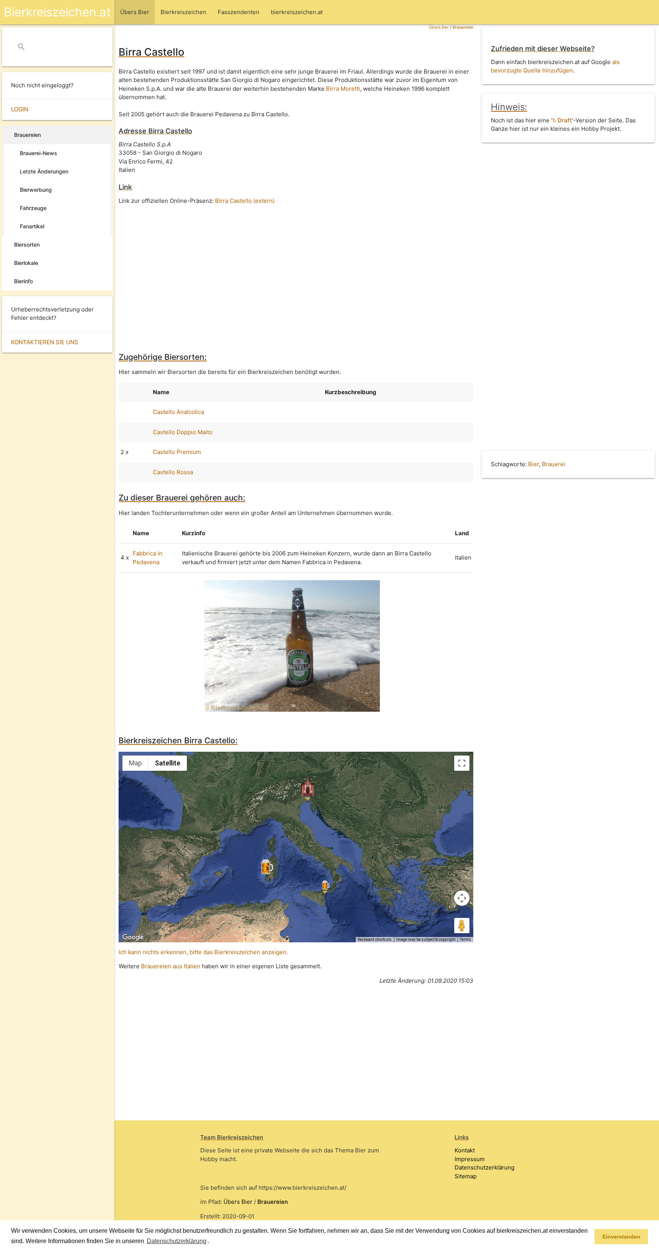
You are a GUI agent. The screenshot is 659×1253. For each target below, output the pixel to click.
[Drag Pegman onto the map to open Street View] (461, 925)
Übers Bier (439, 27)
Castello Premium (177, 452)
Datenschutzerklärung (484, 1167)
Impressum (470, 1159)
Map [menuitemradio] (135, 763)
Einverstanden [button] (621, 1237)
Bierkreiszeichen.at (57, 12)
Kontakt (465, 1150)
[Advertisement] (296, 273)
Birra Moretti (343, 88)
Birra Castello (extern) (245, 200)
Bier (533, 464)
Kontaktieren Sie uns (44, 342)
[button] (212, 1241)
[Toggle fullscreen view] (461, 763)
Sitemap (466, 1176)
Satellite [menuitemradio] (167, 763)
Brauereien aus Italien (170, 966)
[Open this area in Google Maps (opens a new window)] (133, 937)
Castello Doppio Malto (182, 432)
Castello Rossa (173, 472)
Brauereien (463, 27)
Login (19, 109)
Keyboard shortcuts (375, 939)
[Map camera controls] (461, 898)
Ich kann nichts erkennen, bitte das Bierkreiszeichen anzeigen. (203, 952)
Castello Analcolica (178, 412)
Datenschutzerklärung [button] (176, 1241)
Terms (465, 939)
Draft (564, 120)
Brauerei (553, 464)
